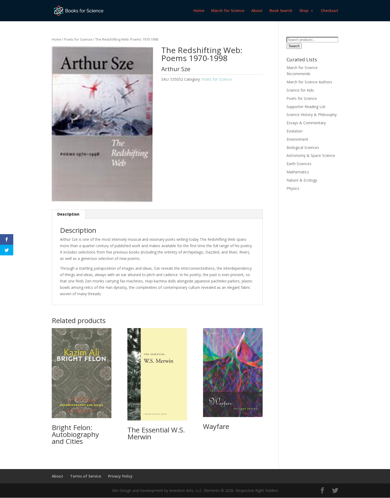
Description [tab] (68, 214)
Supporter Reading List (306, 106)
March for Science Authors (309, 81)
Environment (297, 139)
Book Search (281, 11)
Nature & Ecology (302, 180)
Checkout (329, 11)
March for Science (227, 11)
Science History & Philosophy (312, 114)
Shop (304, 11)
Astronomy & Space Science (311, 155)
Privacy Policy (120, 476)
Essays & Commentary (306, 122)
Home (198, 11)
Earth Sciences (299, 163)
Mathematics (298, 171)
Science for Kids (300, 90)
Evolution (294, 131)
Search (294, 46)
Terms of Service (85, 476)
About (257, 11)
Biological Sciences (303, 147)
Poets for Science (78, 39)
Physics (293, 188)
